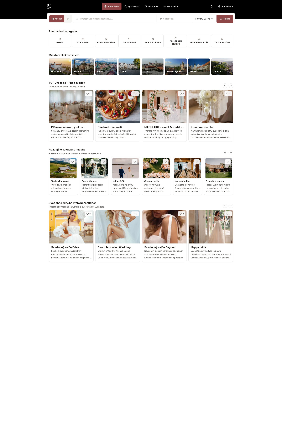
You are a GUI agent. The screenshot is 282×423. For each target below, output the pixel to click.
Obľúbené (153, 6)
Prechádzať (113, 6)
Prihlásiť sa (227, 6)
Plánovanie (172, 6)
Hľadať (226, 18)
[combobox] (203, 19)
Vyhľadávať (133, 6)
